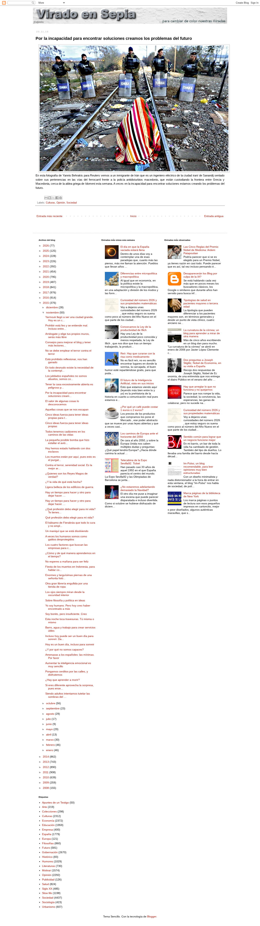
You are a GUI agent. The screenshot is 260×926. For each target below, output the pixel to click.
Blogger (151, 916)
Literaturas (48, 866)
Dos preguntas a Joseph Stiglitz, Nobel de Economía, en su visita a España (202, 363)
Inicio (133, 216)
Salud (45, 884)
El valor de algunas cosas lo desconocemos (62, 403)
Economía (48, 820)
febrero (51, 744)
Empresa (47, 829)
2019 (46, 282)
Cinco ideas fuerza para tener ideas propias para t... (66, 416)
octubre (51, 703)
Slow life (47, 893)
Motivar (46, 870)
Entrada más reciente (49, 216)
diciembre (52, 307)
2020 (46, 276)
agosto (50, 713)
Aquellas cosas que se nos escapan (67, 409)
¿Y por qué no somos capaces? (64, 649)
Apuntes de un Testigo (55, 802)
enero (50, 750)
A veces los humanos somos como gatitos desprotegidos (66, 538)
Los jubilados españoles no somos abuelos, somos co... (66, 377)
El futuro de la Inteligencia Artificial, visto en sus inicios (137, 382)
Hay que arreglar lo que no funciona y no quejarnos (199, 388)
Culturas (50, 202)
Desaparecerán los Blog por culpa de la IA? (200, 275)
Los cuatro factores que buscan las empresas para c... (66, 546)
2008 (46, 787)
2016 (46, 297)
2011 (46, 772)
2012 (46, 767)
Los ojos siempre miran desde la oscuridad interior (65, 593)
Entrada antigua (213, 216)
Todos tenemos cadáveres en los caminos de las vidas (65, 433)
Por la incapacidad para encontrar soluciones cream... (65, 394)
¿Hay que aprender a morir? (62, 679)
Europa (46, 838)
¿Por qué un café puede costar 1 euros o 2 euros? (139, 408)
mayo (49, 729)
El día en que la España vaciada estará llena (134, 248)
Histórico (47, 856)
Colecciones (49, 811)
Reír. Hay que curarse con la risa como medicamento (137, 355)
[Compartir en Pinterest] (60, 198)
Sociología (48, 902)
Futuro (46, 847)
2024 (46, 255)
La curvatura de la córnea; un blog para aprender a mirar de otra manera (201, 333)
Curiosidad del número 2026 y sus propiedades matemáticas (138, 302)
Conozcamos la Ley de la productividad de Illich (135, 328)
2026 (46, 245)
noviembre (53, 312)
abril (49, 734)
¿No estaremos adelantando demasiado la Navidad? (137, 488)
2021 (46, 271)
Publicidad (48, 879)
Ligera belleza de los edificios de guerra (69, 487)
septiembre (53, 708)
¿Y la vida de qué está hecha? (63, 481)
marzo (50, 739)
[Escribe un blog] (50, 198)
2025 (46, 250)
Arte (44, 806)
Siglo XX (47, 888)
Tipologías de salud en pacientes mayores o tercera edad (200, 303)
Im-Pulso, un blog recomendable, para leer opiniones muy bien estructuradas (198, 468)
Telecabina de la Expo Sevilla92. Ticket (133, 462)
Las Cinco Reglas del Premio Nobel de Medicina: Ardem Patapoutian (200, 250)
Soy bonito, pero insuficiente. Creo (66, 613)
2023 (46, 261)
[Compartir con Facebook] (57, 198)
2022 (46, 266)
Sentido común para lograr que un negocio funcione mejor (202, 438)
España (46, 834)
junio (49, 724)
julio (49, 718)
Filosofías (48, 843)
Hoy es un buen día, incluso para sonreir (69, 644)
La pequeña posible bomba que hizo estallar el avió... (67, 441)
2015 (46, 302)
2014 (46, 756)
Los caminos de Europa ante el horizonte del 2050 (139, 435)
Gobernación (50, 852)
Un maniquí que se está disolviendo (66, 531)
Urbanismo (48, 906)
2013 (46, 761)
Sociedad (71, 202)
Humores (47, 861)
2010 (46, 777)
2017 (46, 292)
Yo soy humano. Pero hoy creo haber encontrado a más (67, 607)
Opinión (61, 202)
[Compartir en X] (53, 198)
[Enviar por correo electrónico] (46, 198)
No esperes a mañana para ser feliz (67, 561)
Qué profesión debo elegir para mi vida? (69, 517)
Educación (48, 825)
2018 (46, 287)
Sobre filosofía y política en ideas (65, 600)
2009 (46, 782)
